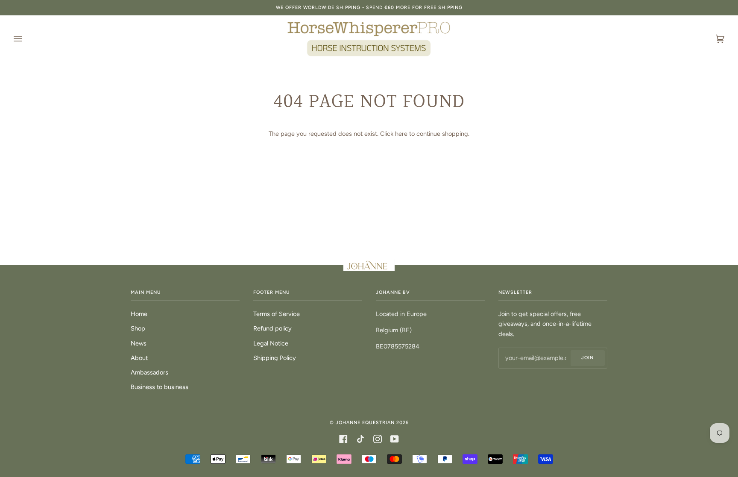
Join (587, 357)
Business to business (159, 387)
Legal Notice (270, 343)
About (139, 358)
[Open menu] (26, 39)
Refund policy (272, 328)
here (401, 134)
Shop (138, 328)
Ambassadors (149, 372)
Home (139, 314)
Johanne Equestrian (365, 422)
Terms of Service (276, 314)
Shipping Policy (274, 358)
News (138, 343)
